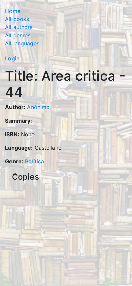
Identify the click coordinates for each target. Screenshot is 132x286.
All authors (18, 27)
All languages (22, 43)
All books (17, 19)
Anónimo (38, 107)
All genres (17, 35)
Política (34, 161)
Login (12, 58)
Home (12, 10)
